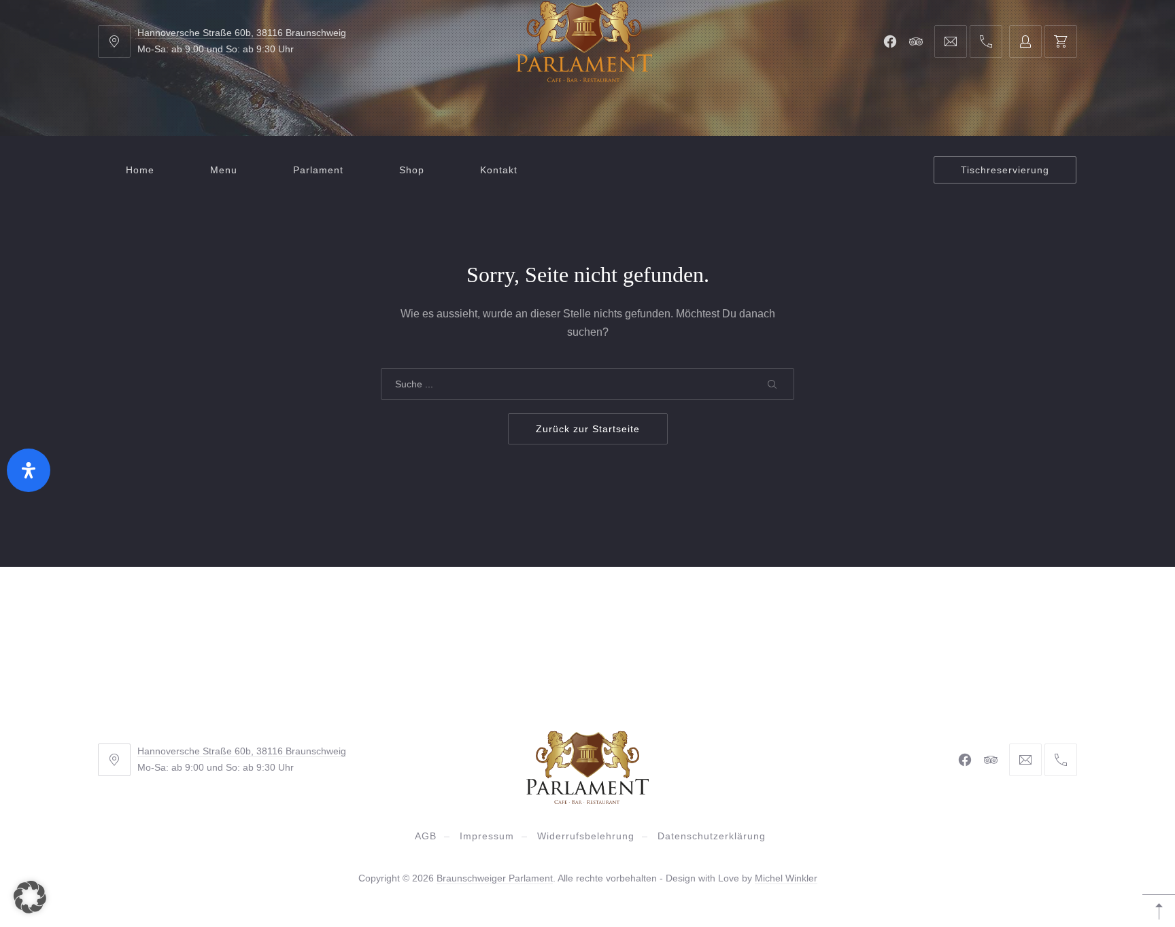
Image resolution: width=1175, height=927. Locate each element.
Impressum (487, 835)
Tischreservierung (1005, 169)
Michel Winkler (786, 878)
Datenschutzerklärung (712, 835)
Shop (411, 169)
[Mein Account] (1025, 41)
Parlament (318, 169)
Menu (223, 169)
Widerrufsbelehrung (585, 835)
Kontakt (498, 169)
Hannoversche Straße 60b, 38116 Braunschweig (241, 32)
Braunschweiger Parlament (495, 878)
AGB (426, 835)
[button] (30, 897)
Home (140, 169)
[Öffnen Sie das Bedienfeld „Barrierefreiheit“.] (28, 470)
